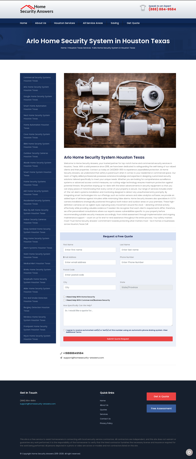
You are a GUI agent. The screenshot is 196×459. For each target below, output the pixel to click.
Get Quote (133, 23)
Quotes (103, 409)
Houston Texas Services (80, 48)
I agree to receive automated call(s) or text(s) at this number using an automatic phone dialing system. (116, 331)
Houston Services (64, 23)
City (65, 282)
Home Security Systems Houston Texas (35, 183)
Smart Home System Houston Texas (37, 174)
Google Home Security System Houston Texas (38, 98)
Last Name (125, 244)
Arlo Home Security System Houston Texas (36, 88)
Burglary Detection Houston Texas (36, 309)
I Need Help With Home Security (80, 297)
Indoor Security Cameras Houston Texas (35, 221)
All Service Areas (93, 23)
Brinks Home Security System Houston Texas (37, 271)
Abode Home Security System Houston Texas (37, 164)
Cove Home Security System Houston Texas (37, 136)
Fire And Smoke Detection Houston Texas (35, 299)
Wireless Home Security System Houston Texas (35, 318)
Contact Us (105, 418)
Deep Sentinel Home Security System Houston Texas (37, 230)
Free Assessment (161, 408)
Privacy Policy (106, 423)
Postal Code (69, 269)
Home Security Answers (43, 453)
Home (23, 23)
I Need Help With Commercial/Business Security (88, 300)
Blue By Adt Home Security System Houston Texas (36, 212)
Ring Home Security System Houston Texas (36, 240)
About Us (40, 23)
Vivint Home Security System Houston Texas (37, 255)
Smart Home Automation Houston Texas (35, 107)
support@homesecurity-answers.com (84, 357)
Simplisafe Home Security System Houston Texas (35, 281)
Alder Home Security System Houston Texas (37, 290)
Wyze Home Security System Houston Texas (37, 337)
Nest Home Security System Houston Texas (37, 117)
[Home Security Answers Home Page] (36, 9)
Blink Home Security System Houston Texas (36, 145)
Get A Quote (161, 396)
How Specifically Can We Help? (77, 305)
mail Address (69, 257)
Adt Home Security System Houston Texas (36, 193)
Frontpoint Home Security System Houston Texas (35, 328)
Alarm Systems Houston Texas (38, 247)
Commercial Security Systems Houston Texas (37, 79)
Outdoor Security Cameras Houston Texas (36, 155)
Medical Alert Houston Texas (37, 263)
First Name (68, 244)
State (122, 282)
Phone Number (127, 257)
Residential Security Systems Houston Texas (37, 202)
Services (104, 414)
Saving (115, 23)
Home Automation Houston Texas (36, 126)
